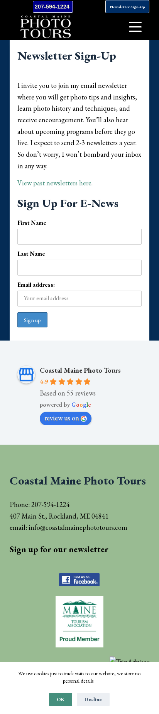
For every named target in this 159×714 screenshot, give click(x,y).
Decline (93, 699)
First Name (31, 222)
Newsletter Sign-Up (127, 6)
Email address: (36, 284)
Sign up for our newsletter (59, 549)
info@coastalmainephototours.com (78, 527)
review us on (61, 417)
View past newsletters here (54, 182)
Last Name (31, 253)
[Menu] (135, 27)
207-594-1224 (53, 6)
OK (60, 699)
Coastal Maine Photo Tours (80, 370)
